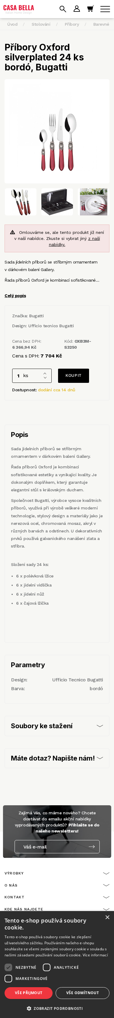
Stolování (41, 24)
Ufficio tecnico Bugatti (51, 325)
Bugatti (36, 315)
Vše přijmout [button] (29, 992)
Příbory (72, 24)
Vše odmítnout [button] (82, 992)
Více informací (95, 955)
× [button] (107, 917)
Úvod (12, 24)
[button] (57, 1008)
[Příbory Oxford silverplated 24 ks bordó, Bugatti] (57, 131)
